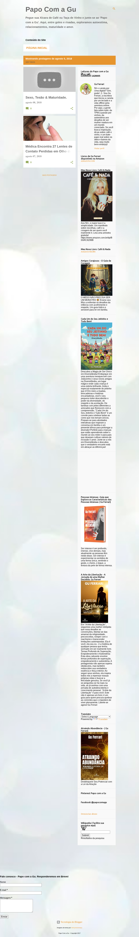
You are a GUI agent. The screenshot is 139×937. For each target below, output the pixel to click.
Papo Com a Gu (51, 9)
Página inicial (36, 47)
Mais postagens (49, 175)
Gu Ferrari (99, 84)
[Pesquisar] (114, 8)
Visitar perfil (99, 148)
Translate (103, 719)
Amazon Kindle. (88, 251)
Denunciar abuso (89, 814)
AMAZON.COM (88, 161)
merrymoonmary (76, 927)
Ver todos (30, 62)
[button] (71, 109)
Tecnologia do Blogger (71, 922)
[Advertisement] (101, 472)
